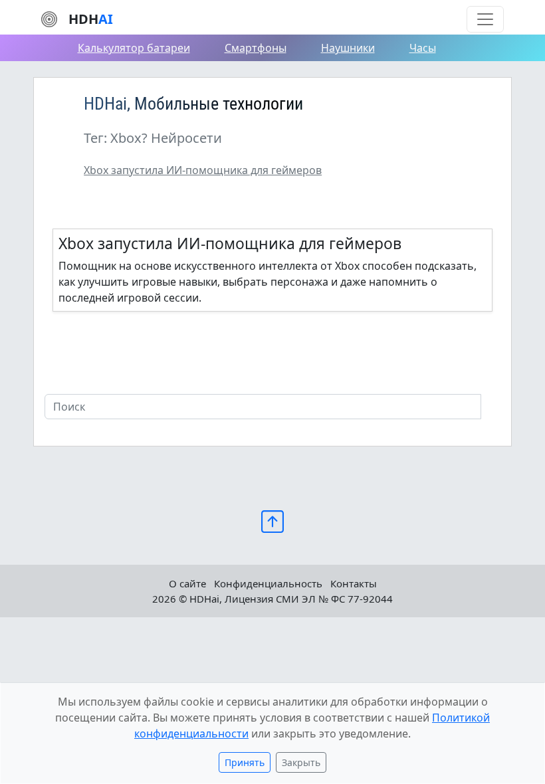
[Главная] (49, 18)
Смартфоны (255, 48)
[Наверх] (272, 521)
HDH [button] (90, 19)
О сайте (187, 583)
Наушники (348, 48)
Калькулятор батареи (134, 48)
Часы (422, 48)
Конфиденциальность (268, 583)
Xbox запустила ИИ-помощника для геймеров (203, 170)
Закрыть (301, 762)
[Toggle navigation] (485, 19)
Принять (245, 762)
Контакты (353, 583)
